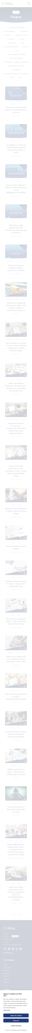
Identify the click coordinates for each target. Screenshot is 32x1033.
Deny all (16, 1020)
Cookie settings (16, 1026)
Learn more (6, 1010)
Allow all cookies (16, 1015)
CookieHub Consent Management (19, 1030)
